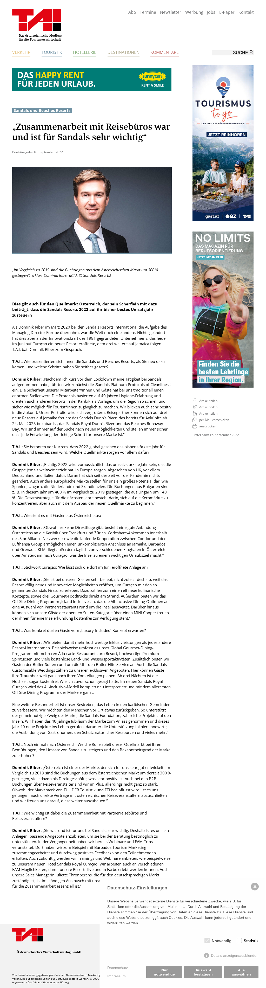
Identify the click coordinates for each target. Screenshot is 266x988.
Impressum (116, 976)
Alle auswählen (241, 972)
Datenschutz (117, 968)
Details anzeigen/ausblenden (234, 955)
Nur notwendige (164, 972)
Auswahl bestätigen (203, 972)
